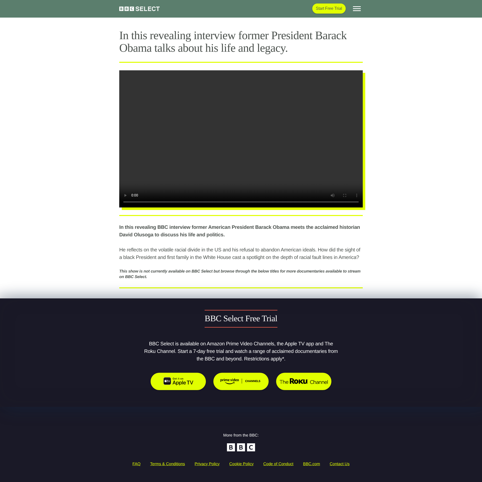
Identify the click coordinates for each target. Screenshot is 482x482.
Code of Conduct (278, 464)
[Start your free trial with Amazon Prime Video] (241, 381)
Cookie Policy (241, 464)
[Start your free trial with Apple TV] (178, 381)
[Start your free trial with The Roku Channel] (303, 381)
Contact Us (339, 464)
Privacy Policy (207, 464)
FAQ (137, 464)
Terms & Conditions (167, 464)
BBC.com (311, 464)
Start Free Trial (329, 8)
